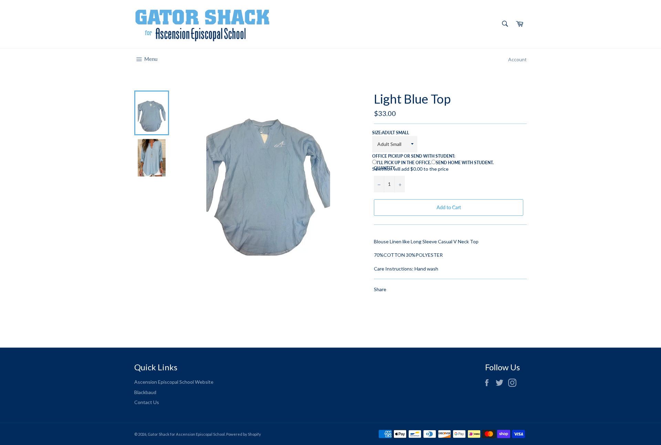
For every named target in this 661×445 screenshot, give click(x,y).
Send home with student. (465, 162)
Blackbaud (145, 392)
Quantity (384, 168)
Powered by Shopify (243, 434)
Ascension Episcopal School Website (173, 382)
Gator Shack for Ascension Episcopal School (186, 434)
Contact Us (146, 402)
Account (517, 59)
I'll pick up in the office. (404, 162)
